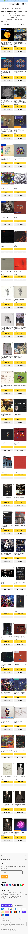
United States (18, 905)
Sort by (8, 24)
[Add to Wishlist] (13, 29)
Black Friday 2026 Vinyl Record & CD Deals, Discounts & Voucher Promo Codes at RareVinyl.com (13, 922)
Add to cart (7, 48)
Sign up (4, 876)
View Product (7, 51)
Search (2, 919)
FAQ (2, 927)
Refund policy (18, 919)
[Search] (25, 8)
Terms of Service (9, 919)
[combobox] (12, 8)
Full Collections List (5, 920)
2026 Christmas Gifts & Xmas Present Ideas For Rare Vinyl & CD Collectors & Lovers (12, 925)
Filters (22, 24)
